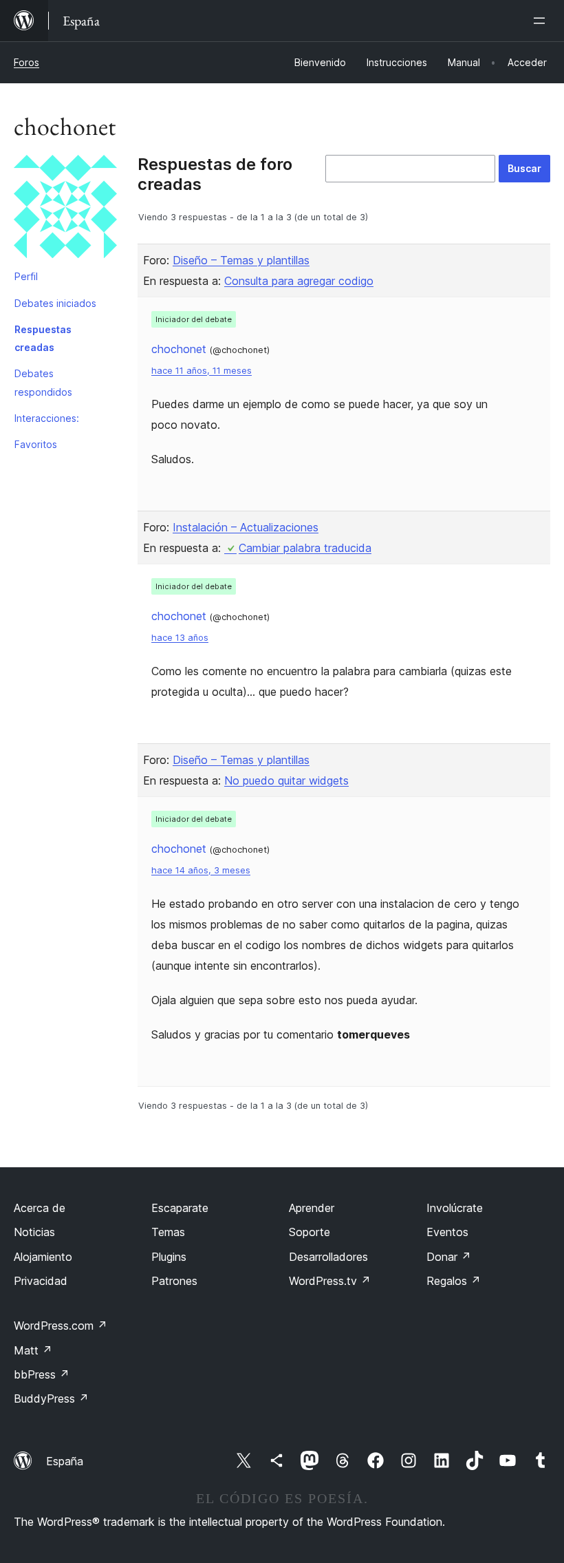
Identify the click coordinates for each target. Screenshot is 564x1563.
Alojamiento (43, 1257)
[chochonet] (65, 209)
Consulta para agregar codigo (298, 281)
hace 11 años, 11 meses (201, 370)
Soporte (309, 1232)
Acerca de (39, 1208)
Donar (448, 1257)
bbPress (41, 1374)
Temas (168, 1232)
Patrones (174, 1281)
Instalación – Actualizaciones (245, 527)
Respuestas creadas (43, 338)
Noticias (34, 1232)
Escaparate (179, 1208)
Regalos (453, 1281)
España (64, 1461)
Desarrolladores (328, 1257)
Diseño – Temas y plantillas (241, 260)
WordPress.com (60, 1325)
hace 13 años (179, 637)
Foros (26, 62)
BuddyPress (51, 1398)
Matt (33, 1350)
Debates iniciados (55, 303)
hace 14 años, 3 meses (200, 870)
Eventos (447, 1232)
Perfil (26, 276)
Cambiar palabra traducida (305, 548)
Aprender (311, 1208)
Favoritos (35, 444)
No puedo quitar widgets (286, 780)
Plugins (168, 1257)
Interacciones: (46, 418)
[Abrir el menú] (542, 20)
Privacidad (40, 1281)
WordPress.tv (330, 1281)
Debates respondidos (43, 382)
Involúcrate (454, 1208)
